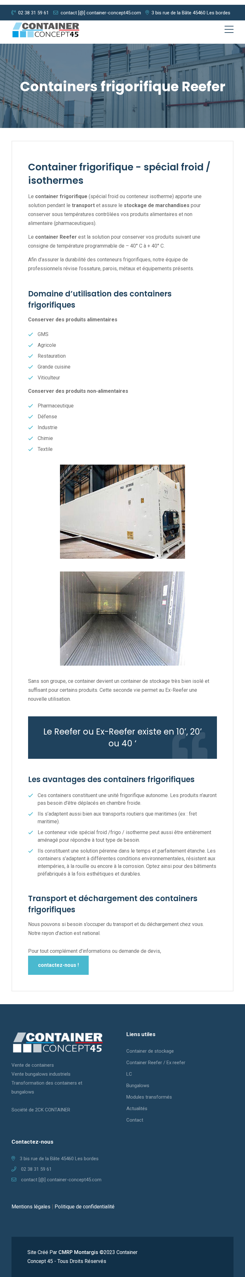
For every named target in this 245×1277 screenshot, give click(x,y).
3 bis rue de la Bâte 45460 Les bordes (191, 13)
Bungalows (137, 1085)
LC (129, 1074)
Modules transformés (149, 1097)
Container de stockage (150, 1051)
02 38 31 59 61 (33, 13)
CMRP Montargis (78, 1252)
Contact (134, 1120)
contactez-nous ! (58, 965)
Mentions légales (30, 1207)
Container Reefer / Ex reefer (155, 1062)
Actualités (136, 1108)
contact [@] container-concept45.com (101, 13)
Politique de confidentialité (85, 1207)
